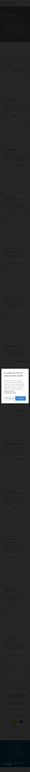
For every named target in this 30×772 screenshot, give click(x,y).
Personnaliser (9, 398)
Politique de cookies (9, 391)
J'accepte (20, 398)
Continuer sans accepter (10, 392)
